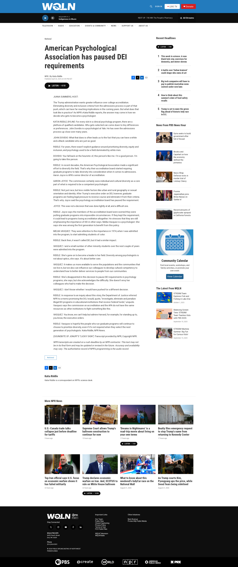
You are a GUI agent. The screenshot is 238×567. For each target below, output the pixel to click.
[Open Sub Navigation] (55, 26)
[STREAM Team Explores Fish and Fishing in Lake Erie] (164, 297)
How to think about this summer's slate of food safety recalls (174, 98)
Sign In (158, 6)
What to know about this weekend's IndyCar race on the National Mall (137, 481)
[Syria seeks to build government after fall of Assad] (164, 137)
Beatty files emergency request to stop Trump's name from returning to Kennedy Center (175, 431)
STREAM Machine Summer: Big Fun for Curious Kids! (181, 332)
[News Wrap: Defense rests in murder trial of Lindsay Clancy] (164, 177)
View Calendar (174, 276)
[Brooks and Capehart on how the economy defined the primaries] (164, 155)
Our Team (99, 519)
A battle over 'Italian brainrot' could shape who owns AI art (174, 71)
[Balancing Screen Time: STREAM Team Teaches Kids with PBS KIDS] (164, 314)
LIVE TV (173, 6)
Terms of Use (100, 527)
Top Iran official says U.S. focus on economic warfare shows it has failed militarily (62, 481)
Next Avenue (133, 519)
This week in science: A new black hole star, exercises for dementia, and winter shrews (174, 59)
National (48, 39)
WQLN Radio (100, 535)
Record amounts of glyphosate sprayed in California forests (182, 213)
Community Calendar (175, 261)
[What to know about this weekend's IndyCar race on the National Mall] (138, 464)
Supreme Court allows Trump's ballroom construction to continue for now (99, 431)
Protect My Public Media (137, 521)
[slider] (56, 18)
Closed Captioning (102, 523)
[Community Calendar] (174, 242)
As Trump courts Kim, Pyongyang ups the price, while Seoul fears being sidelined (175, 481)
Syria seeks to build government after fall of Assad (182, 136)
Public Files (99, 521)
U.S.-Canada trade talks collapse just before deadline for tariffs (61, 431)
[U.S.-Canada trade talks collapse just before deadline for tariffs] (62, 415)
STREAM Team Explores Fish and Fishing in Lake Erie (182, 296)
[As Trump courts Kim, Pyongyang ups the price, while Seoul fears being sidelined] (175, 464)
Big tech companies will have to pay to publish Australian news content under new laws (175, 84)
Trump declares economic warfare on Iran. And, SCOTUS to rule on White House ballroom (100, 481)
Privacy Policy (100, 525)
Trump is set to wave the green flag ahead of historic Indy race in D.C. (175, 112)
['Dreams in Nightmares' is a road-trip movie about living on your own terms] (138, 415)
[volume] (53, 18)
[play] (45, 18)
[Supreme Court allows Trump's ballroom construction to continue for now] (100, 415)
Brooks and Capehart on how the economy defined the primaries (181, 157)
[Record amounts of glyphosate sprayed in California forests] (164, 214)
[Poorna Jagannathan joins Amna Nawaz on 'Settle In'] (164, 195)
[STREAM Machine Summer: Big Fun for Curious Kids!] (164, 333)
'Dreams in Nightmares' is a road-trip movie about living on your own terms (137, 431)
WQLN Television (101, 534)
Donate (189, 6)
